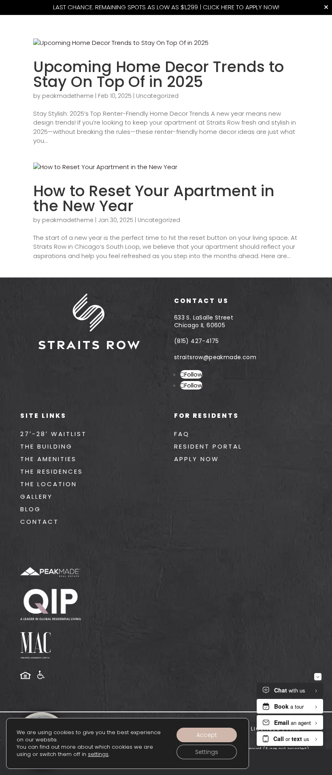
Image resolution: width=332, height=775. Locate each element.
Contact (39, 521)
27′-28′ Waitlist (53, 434)
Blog (30, 509)
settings (98, 754)
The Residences (51, 471)
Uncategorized (157, 96)
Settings (206, 752)
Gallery (36, 496)
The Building (46, 446)
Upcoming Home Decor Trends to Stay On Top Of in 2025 (158, 74)
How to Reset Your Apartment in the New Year (154, 198)
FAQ (181, 434)
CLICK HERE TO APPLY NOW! (241, 7)
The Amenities (48, 459)
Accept (206, 735)
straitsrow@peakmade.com (215, 357)
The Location (48, 484)
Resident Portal (208, 446)
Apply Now (196, 459)
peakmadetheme (68, 96)
